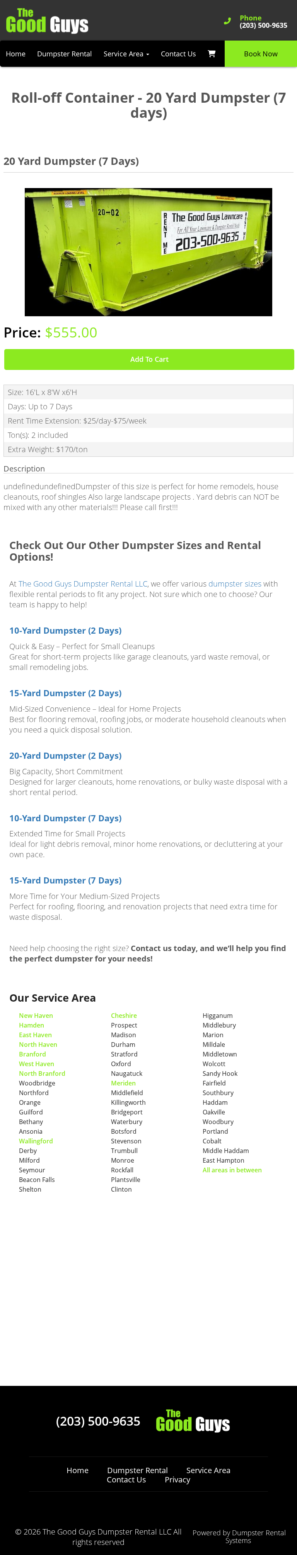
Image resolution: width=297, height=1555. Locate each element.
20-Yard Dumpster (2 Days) (65, 755)
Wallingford (36, 1141)
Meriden (123, 1083)
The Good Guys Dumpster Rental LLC (83, 583)
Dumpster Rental (64, 53)
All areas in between (232, 1170)
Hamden (31, 1025)
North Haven (38, 1044)
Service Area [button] (124, 53)
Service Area (208, 1470)
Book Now (261, 53)
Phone (251, 18)
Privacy (177, 1479)
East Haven (35, 1035)
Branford (32, 1054)
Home (16, 53)
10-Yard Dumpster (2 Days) (65, 630)
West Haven (36, 1064)
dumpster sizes (234, 583)
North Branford (42, 1073)
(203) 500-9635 (98, 1421)
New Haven (36, 1015)
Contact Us (178, 53)
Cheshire (124, 1015)
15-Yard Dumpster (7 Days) (65, 880)
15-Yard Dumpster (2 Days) (65, 693)
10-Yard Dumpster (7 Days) (65, 818)
